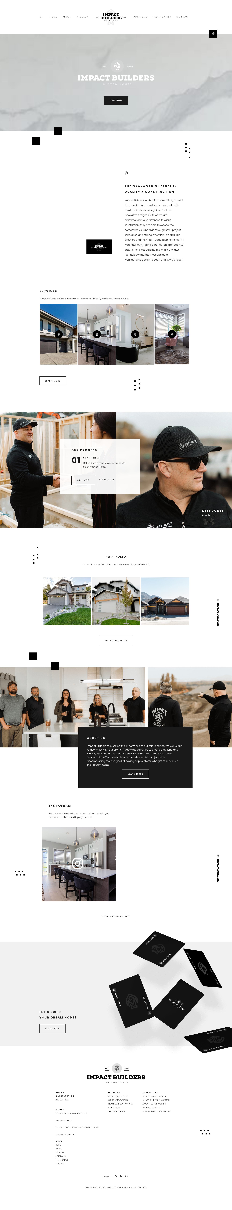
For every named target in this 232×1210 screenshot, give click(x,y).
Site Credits (139, 1187)
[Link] (77, 863)
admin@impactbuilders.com (156, 1111)
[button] (40, 17)
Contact (60, 1163)
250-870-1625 (62, 1099)
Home (58, 1145)
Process (60, 1152)
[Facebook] (115, 1176)
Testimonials (62, 1160)
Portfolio (61, 1156)
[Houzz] (121, 1176)
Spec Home (74, 598)
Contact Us (114, 1107)
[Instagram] (126, 1176)
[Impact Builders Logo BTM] (116, 1073)
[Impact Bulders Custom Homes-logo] (111, 17)
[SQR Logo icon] (213, 34)
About (59, 1148)
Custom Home (60, 598)
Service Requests (116, 1111)
